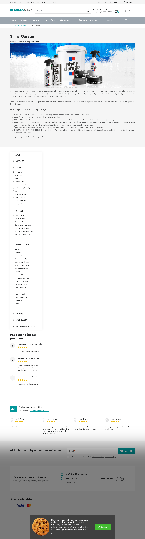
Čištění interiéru (20, 219)
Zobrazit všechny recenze (39, 411)
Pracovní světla (20, 291)
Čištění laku (18, 175)
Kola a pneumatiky (21, 185)
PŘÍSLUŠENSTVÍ (22, 245)
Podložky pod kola (21, 284)
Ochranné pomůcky (21, 281)
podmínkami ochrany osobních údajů (103, 457)
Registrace (129, 2)
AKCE (18, 155)
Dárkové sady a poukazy (26, 326)
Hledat (88, 11)
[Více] (129, 20)
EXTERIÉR (20, 167)
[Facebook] (116, 479)
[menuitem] (14, 20)
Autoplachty (19, 256)
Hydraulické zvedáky (22, 268)
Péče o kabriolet (20, 197)
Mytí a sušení (19, 172)
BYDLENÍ (19, 314)
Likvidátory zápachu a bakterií (24, 231)
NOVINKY (20, 161)
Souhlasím (105, 527)
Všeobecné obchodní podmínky (36, 2)
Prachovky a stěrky (21, 294)
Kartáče (17, 272)
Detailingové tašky (21, 259)
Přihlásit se (126, 451)
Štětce (17, 304)
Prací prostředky (20, 288)
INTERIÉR (19, 211)
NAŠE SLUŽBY (21, 320)
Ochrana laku (19, 181)
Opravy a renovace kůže (23, 225)
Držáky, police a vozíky (22, 265)
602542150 (101, 10)
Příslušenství (19, 238)
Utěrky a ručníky (20, 249)
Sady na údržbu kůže (22, 228)
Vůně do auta (19, 215)
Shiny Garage (37, 41)
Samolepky (18, 300)
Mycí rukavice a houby (22, 278)
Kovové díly (19, 204)
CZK (102, 2)
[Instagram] (122, 479)
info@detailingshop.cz (76, 474)
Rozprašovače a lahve (22, 297)
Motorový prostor (20, 194)
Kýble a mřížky (19, 275)
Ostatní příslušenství (21, 307)
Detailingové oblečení (22, 262)
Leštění (17, 178)
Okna (16, 191)
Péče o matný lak (20, 201)
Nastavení (54, 534)
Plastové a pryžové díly (22, 188)
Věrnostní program (16, 2)
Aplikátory (18, 252)
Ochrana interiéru (21, 222)
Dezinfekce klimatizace (22, 235)
